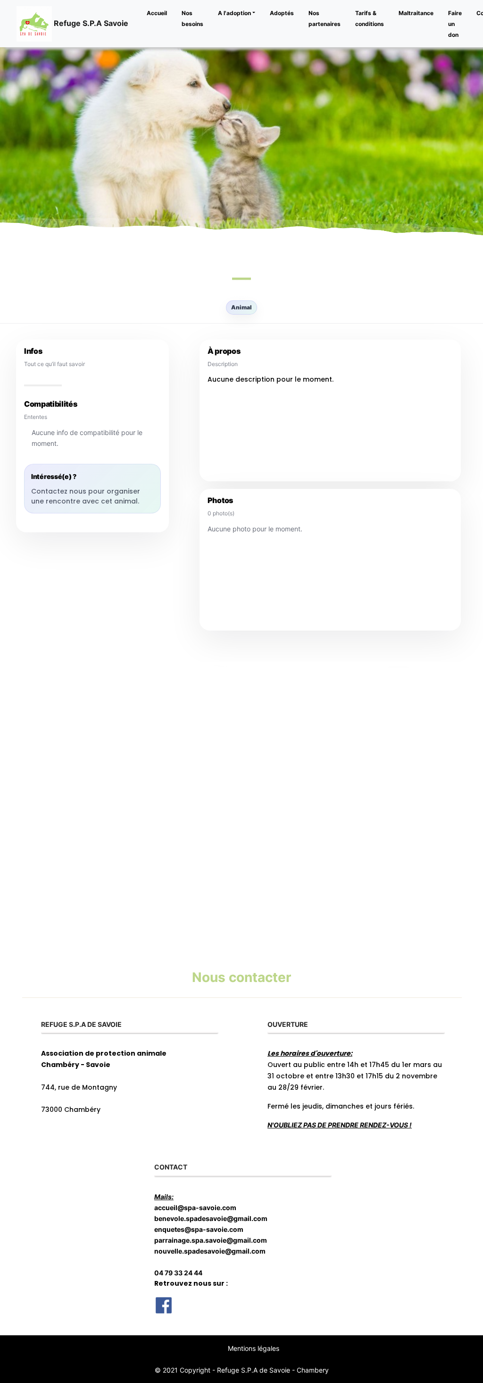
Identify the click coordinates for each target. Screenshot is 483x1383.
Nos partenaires (324, 18)
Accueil (157, 13)
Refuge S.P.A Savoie (90, 22)
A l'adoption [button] (234, 13)
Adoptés (282, 13)
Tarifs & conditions (369, 18)
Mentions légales (253, 1348)
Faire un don (455, 23)
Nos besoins (192, 18)
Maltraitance (416, 13)
